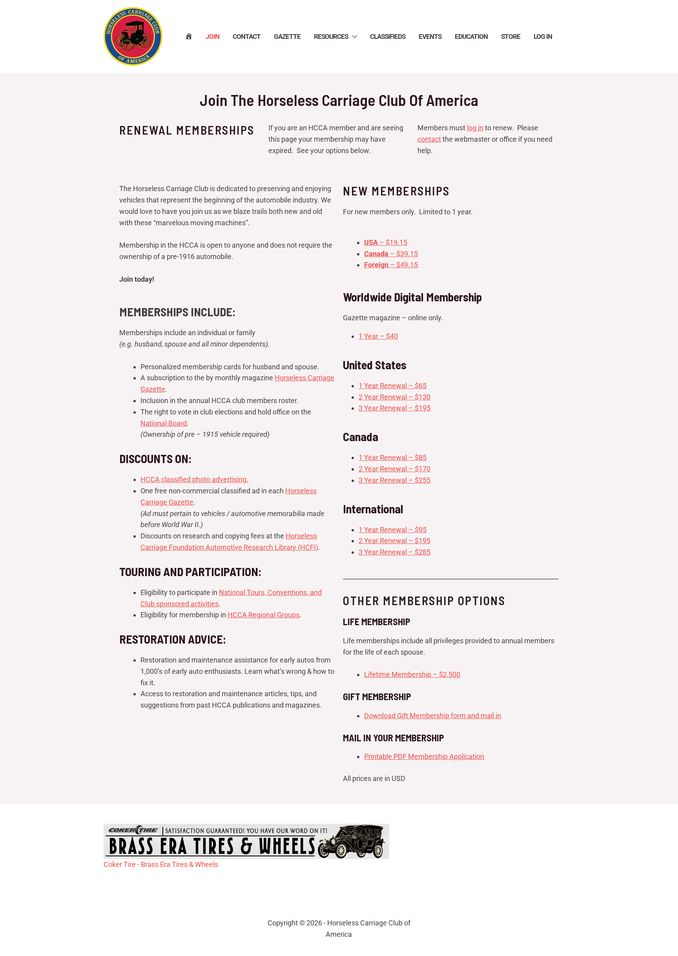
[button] (352, 36)
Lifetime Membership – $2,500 (412, 674)
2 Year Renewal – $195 (394, 540)
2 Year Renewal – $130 (394, 397)
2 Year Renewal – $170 (394, 469)
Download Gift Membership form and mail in (432, 716)
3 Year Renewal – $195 (394, 408)
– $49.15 (391, 265)
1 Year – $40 (378, 336)
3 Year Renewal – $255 (394, 480)
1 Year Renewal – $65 (392, 385)
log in (475, 128)
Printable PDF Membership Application (424, 756)
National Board (163, 423)
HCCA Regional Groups (263, 615)
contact (429, 139)
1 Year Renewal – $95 (392, 529)
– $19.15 (385, 242)
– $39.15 (391, 254)
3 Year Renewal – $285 (394, 552)
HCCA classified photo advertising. (194, 479)
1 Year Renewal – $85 (392, 457)
